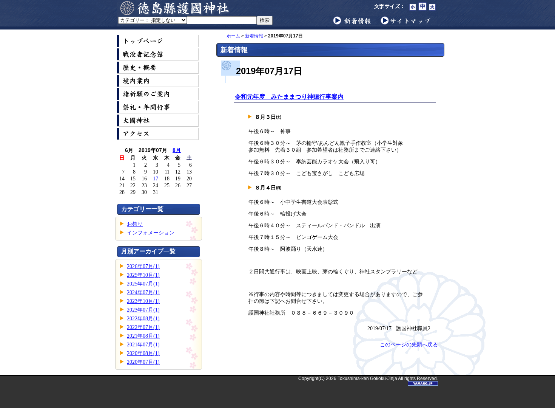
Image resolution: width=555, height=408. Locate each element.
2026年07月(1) (143, 266)
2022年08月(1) (143, 318)
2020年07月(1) (143, 362)
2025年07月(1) (143, 284)
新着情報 (254, 36)
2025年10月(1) (143, 275)
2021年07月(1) (143, 344)
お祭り (135, 224)
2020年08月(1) (143, 353)
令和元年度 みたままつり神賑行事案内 (289, 96)
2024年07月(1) (143, 292)
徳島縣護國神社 (175, 8)
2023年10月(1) (143, 301)
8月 (177, 150)
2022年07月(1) (143, 327)
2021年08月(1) (143, 336)
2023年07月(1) (143, 310)
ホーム (233, 36)
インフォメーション (150, 233)
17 (155, 179)
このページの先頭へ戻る (409, 344)
